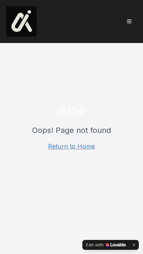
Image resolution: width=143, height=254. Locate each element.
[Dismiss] (133, 244)
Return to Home (71, 146)
